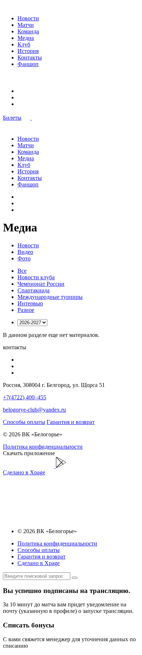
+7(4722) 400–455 (24, 397)
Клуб (23, 44)
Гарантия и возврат (71, 422)
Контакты (29, 57)
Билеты (12, 118)
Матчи (25, 25)
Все (22, 271)
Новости (28, 18)
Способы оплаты (24, 422)
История (28, 51)
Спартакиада (33, 290)
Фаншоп (28, 64)
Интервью (30, 303)
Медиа (25, 38)
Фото (24, 258)
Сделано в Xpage (24, 472)
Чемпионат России (40, 284)
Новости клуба (36, 277)
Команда (28, 31)
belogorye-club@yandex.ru (34, 410)
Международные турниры (50, 297)
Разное (25, 310)
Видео (25, 252)
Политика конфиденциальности (43, 447)
